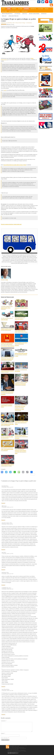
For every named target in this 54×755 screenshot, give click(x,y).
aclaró (5, 90)
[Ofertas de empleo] (45, 80)
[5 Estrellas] (5, 24)
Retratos (43, 13)
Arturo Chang (4, 279)
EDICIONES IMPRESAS (14, 11)
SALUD (46, 8)
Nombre (3, 733)
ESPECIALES (25, 11)
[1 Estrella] (1, 24)
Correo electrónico (5, 737)
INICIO (3, 8)
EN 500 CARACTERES (34, 13)
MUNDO (14, 8)
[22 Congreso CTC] (45, 52)
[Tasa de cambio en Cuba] (45, 119)
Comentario (3, 720)
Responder (3, 503)
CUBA (8, 8)
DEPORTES (33, 8)
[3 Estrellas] (3, 24)
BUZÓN (20, 8)
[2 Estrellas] (2, 24)
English (4, 16)
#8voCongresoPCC (7, 13)
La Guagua (17, 13)
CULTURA (40, 8)
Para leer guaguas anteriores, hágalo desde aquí (11, 224)
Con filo (24, 13)
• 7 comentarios (28, 22)
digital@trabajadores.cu (13, 753)
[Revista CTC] (45, 110)
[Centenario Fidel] (45, 31)
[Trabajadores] (7, 746)
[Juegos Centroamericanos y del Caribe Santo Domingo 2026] (45, 41)
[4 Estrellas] (4, 24)
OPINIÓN (26, 8)
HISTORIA (4, 11)
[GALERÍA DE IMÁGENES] (45, 97)
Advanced (42, 21)
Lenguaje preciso (13, 16)
